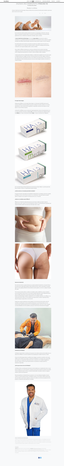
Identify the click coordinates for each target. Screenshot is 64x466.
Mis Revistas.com (38, 1)
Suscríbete (58, 1)
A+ (45, 13)
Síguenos (53, 1)
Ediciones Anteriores (46, 1)
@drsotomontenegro (37, 448)
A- (40, 13)
